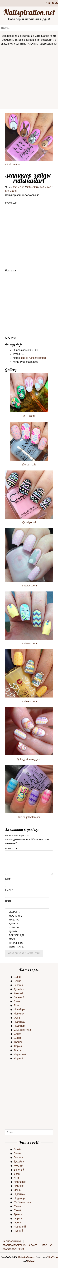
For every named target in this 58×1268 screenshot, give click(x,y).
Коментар (12, 848)
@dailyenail (29, 522)
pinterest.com (29, 585)
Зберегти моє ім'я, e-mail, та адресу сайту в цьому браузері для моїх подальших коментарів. (16, 929)
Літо (16, 1005)
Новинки (19, 1013)
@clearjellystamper (29, 817)
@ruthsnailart (12, 164)
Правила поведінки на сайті (19, 1245)
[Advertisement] (29, 78)
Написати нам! (11, 1241)
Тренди (18, 1042)
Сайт (8, 901)
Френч (17, 1050)
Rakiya (30, 1261)
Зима (17, 1001)
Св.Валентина (22, 1029)
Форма (18, 1046)
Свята (17, 1034)
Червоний (20, 1054)
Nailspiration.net (29, 12)
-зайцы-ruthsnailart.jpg (33, 357)
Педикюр (19, 1025)
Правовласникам (13, 1249)
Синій (17, 1038)
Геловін (18, 985)
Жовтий (18, 993)
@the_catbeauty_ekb (29, 759)
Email (9, 890)
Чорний (18, 1058)
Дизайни (19, 989)
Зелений (19, 997)
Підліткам (19, 1021)
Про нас (47, 1245)
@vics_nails (29, 464)
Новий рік (19, 1009)
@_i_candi (29, 415)
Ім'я (8, 879)
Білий (17, 977)
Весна (17, 981)
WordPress (52, 1257)
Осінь (17, 1017)
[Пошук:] (29, 27)
